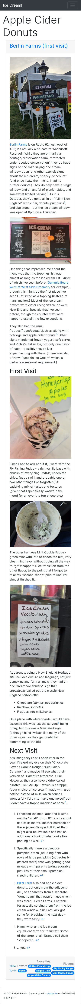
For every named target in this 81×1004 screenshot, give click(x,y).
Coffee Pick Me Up (39, 966)
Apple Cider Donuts (39, 975)
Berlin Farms (18, 144)
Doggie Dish (43, 970)
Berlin (22, 970)
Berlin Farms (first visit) (39, 45)
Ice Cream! (12, 5)
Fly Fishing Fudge (63, 968)
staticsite (52, 993)
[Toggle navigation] (72, 5)
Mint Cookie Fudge (63, 972)
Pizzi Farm (24, 883)
